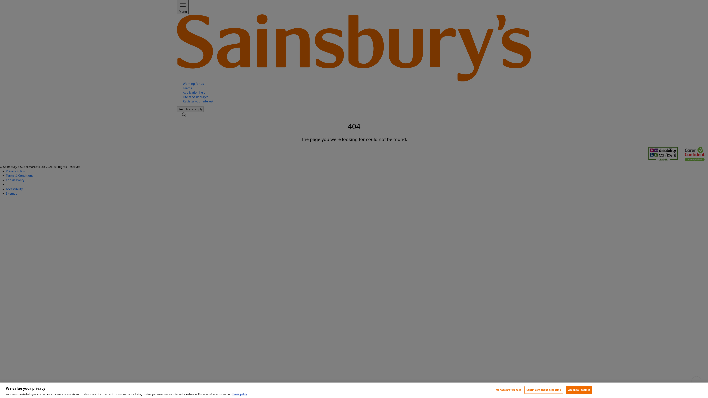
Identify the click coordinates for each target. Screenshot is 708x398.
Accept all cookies (579, 389)
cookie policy (239, 394)
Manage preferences (508, 389)
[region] (354, 390)
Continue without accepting (543, 389)
